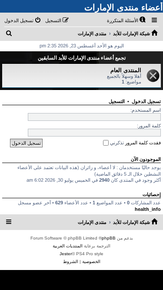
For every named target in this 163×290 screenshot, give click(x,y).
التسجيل (117, 101)
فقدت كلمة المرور (143, 142)
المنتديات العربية (68, 245)
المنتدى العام (125, 70)
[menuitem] (127, 20)
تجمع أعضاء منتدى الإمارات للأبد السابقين (82, 58)
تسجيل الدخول (146, 101)
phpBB (109, 238)
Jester (66, 253)
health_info (148, 209)
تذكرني (116, 142)
